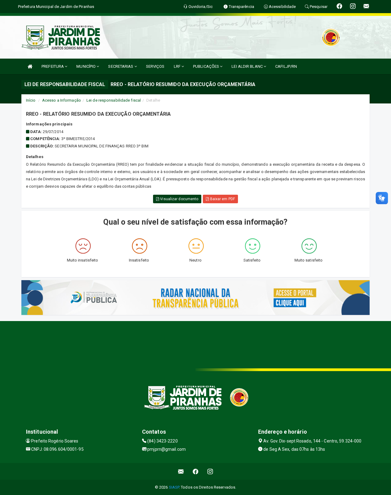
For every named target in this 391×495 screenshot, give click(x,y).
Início (31, 100)
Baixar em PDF (222, 199)
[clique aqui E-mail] (181, 471)
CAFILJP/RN (286, 66)
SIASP (174, 487)
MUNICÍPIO (86, 66)
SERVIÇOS (155, 66)
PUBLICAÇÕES (206, 66)
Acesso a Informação (61, 100)
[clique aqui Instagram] (210, 471)
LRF (177, 66)
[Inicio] (29, 66)
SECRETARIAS (121, 66)
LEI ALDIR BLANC (248, 66)
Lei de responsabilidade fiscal (113, 100)
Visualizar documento (178, 199)
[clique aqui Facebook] (195, 471)
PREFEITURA (53, 66)
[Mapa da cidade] (195, 344)
